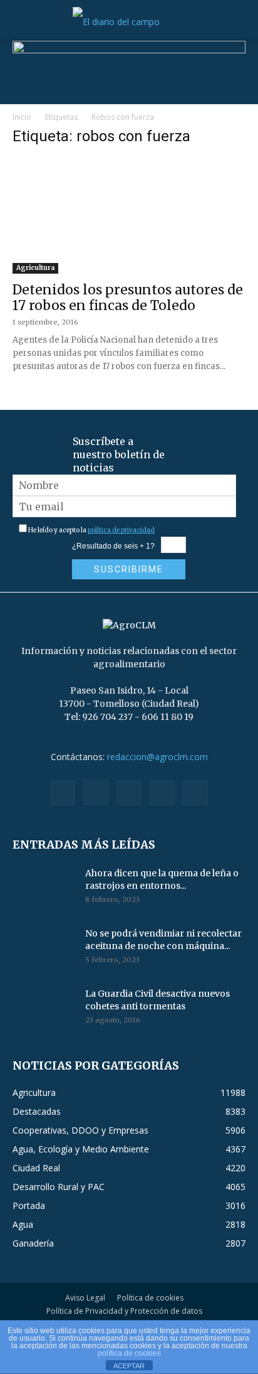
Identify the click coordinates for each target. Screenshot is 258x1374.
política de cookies (129, 1353)
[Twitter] (162, 792)
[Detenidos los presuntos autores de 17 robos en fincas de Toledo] (129, 216)
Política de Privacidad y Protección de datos (124, 1311)
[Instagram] (95, 792)
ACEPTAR (129, 1366)
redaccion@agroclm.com (157, 757)
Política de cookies (150, 1297)
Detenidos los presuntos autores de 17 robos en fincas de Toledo (128, 297)
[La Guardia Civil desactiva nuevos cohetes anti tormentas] (44, 1009)
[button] (21, 22)
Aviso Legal (85, 1297)
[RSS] (129, 792)
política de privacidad (121, 530)
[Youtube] (195, 792)
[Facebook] (62, 792)
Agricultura (35, 268)
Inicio (22, 117)
